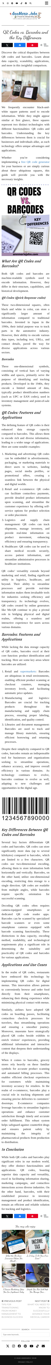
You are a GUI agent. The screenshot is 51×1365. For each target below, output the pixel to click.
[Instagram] (8, 3)
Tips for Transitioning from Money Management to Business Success (12, 1309)
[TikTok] (21, 3)
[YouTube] (17, 3)
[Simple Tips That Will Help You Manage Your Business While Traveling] (37, 1275)
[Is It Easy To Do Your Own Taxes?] (37, 1242)
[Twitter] (3, 3)
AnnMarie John (28, 1358)
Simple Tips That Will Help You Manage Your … (37, 1290)
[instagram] (13, 1346)
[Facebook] (26, 3)
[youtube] (31, 1346)
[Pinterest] (12, 3)
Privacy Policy (25, 1362)
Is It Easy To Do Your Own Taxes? (37, 1257)
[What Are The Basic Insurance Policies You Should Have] (13, 1242)
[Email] (43, 1346)
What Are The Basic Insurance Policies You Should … (13, 1258)
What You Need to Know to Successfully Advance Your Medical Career (38, 1309)
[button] (47, 3)
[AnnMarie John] (25, 12)
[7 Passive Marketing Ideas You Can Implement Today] (13, 1275)
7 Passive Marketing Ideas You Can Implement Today (13, 1290)
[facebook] (19, 1346)
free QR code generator (35, 162)
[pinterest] (25, 1346)
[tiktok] (37, 1346)
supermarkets (28, 671)
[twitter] (7, 1346)
